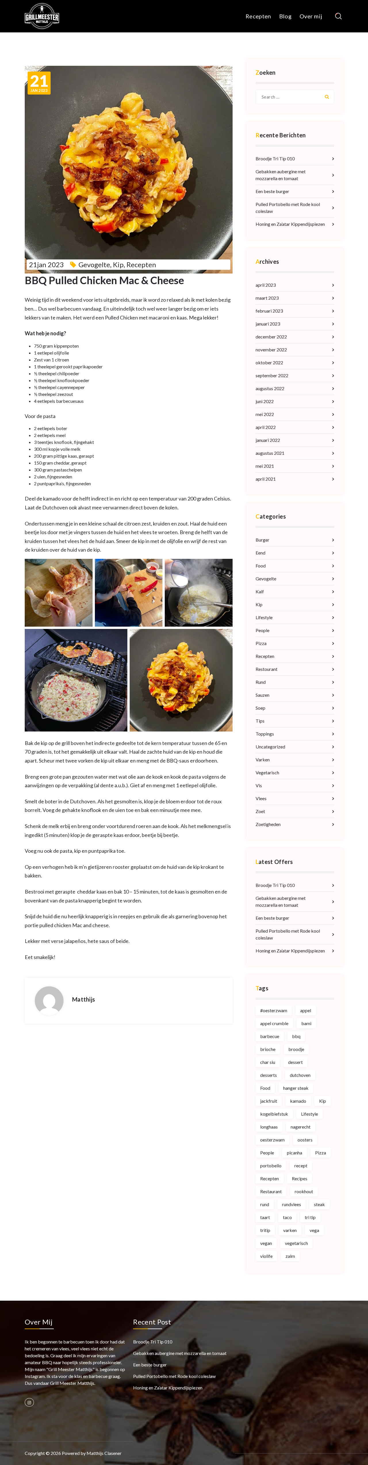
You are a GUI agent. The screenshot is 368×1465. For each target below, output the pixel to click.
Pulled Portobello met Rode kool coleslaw (288, 207)
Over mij (311, 16)
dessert (295, 1062)
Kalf (260, 591)
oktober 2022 (269, 362)
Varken (263, 759)
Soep (260, 708)
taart (265, 1217)
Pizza (261, 643)
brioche (267, 1049)
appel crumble (274, 1023)
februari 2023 (269, 310)
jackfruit (268, 1101)
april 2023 (266, 285)
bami (306, 1023)
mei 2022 (265, 414)
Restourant (266, 669)
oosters (305, 1139)
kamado (298, 1101)
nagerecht (300, 1126)
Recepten (258, 16)
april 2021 (266, 479)
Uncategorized (270, 746)
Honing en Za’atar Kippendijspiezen (290, 224)
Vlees (261, 798)
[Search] (327, 97)
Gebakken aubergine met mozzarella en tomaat (281, 175)
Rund (261, 682)
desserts (268, 1075)
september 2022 (272, 375)
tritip (265, 1230)
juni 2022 (265, 401)
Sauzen (262, 695)
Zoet (260, 811)
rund (264, 1204)
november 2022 (271, 349)
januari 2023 (268, 323)
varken (290, 1230)
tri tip (310, 1217)
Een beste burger (272, 191)
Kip (118, 264)
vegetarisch (296, 1243)
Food (261, 565)
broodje (296, 1049)
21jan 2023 (46, 264)
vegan (266, 1243)
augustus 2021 (270, 453)
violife (266, 1256)
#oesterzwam (273, 1010)
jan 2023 (39, 83)
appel (305, 1010)
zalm (290, 1256)
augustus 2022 (270, 388)
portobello (270, 1165)
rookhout (304, 1191)
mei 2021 (265, 466)
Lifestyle (264, 617)
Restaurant (271, 1191)
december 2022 (271, 336)
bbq (296, 1036)
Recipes (299, 1178)
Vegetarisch (267, 772)
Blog (285, 16)
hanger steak (295, 1088)
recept (300, 1165)
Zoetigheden (268, 824)
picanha (294, 1152)
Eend (260, 552)
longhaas (269, 1126)
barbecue (269, 1036)
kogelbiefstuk (274, 1113)
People (262, 630)
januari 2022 (268, 440)
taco (287, 1217)
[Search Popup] (338, 16)
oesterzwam (272, 1139)
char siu (267, 1062)
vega (314, 1230)
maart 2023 (267, 298)
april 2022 (266, 427)
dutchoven (300, 1075)
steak (319, 1204)
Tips (260, 720)
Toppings (265, 733)
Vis (259, 785)
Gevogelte (94, 264)
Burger (262, 539)
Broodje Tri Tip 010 (275, 158)
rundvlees (291, 1204)
